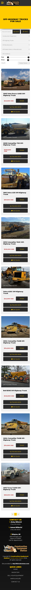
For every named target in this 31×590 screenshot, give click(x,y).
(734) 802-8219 (16, 305)
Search (17, 31)
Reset (26, 31)
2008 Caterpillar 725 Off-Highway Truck (13, 144)
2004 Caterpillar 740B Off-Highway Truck (14, 342)
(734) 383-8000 (16, 107)
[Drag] (8, 57)
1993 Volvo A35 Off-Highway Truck (14, 193)
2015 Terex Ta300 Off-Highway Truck (12, 489)
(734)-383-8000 (15, 529)
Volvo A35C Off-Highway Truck (13, 292)
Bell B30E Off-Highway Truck (15, 391)
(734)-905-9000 (15, 524)
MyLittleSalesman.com (21, 563)
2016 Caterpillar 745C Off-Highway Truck (13, 243)
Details (22, 101)
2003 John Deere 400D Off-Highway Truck (14, 94)
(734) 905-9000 (16, 156)
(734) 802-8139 (16, 206)
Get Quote (16, 111)
